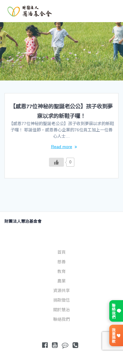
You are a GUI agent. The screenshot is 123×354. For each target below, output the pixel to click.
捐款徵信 (61, 300)
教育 (61, 271)
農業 (61, 281)
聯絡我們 (61, 319)
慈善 (61, 261)
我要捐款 (113, 335)
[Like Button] (56, 162)
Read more (61, 146)
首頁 (61, 252)
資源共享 (61, 290)
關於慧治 (61, 309)
